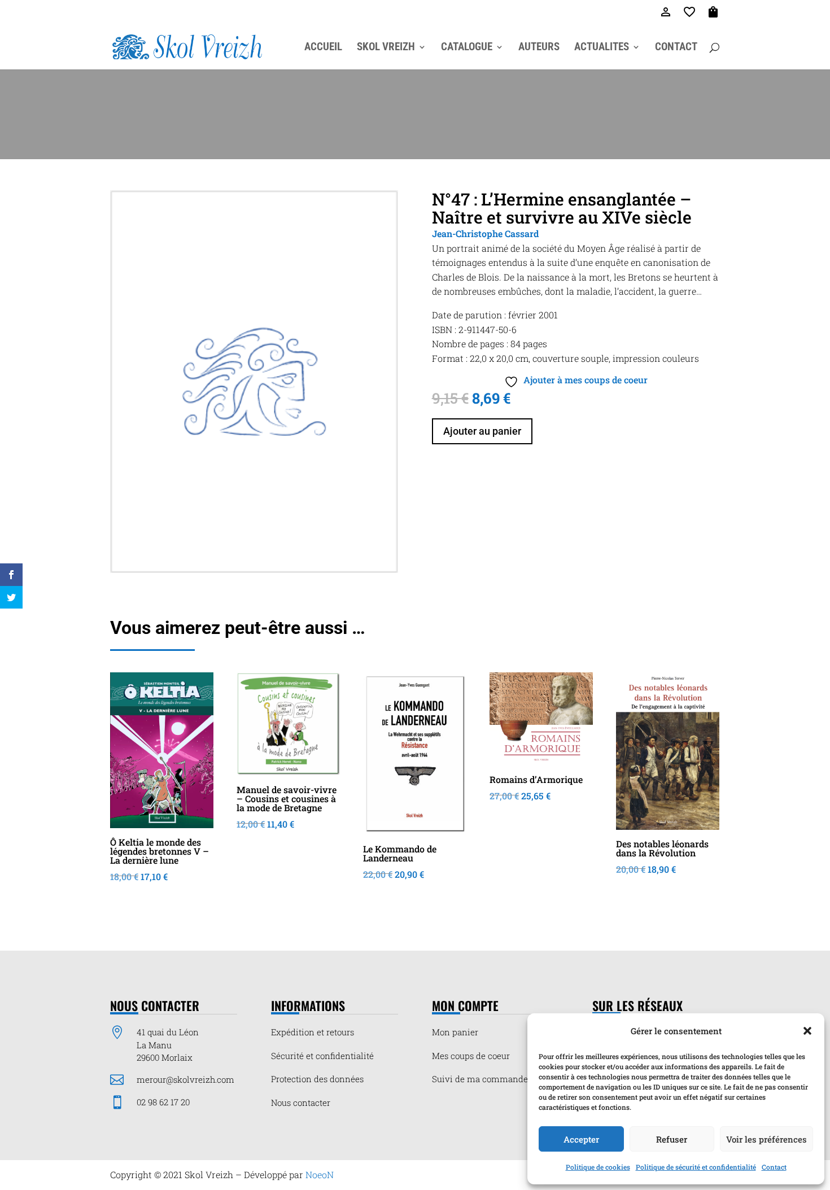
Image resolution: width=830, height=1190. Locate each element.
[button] (807, 1030)
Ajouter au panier (482, 431)
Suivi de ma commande (480, 1078)
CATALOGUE (466, 48)
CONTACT (676, 48)
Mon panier (455, 1032)
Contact (774, 1166)
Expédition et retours (312, 1032)
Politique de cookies (598, 1166)
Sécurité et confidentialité (322, 1055)
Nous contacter (300, 1102)
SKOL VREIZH (386, 48)
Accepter (581, 1139)
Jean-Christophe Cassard (485, 233)
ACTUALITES (601, 48)
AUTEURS (539, 48)
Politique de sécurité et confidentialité (696, 1166)
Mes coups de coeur (471, 1055)
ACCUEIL (323, 48)
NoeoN (319, 1174)
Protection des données (317, 1078)
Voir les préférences (766, 1139)
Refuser (671, 1139)
